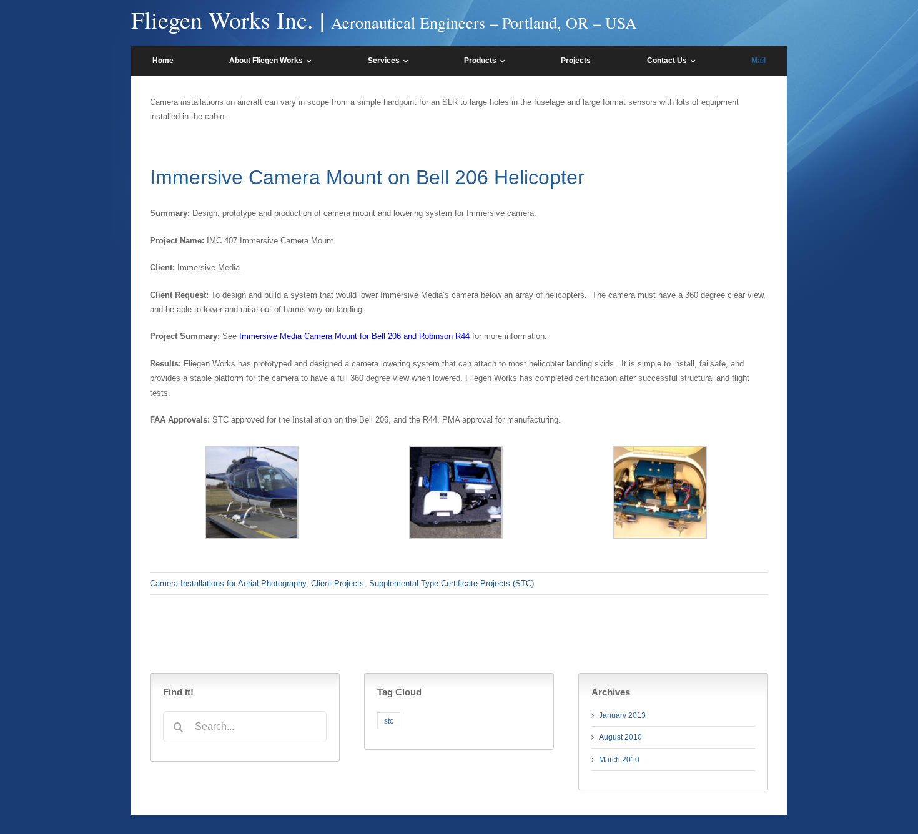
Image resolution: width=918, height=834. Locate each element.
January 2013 (622, 715)
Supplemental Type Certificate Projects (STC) (451, 583)
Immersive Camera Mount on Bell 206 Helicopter (367, 177)
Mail (758, 60)
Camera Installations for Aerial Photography (228, 583)
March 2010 (619, 759)
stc (388, 721)
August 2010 (620, 737)
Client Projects (337, 583)
